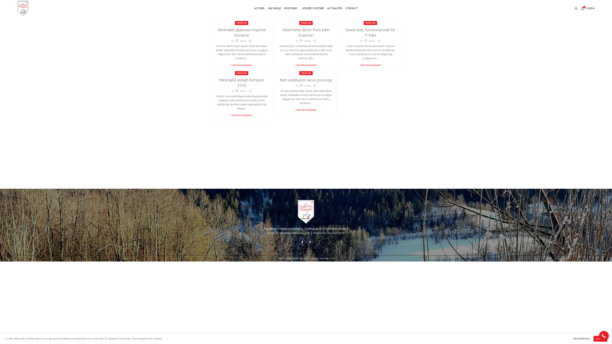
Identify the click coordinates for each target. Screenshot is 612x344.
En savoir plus (581, 338)
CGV (333, 258)
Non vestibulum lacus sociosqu (306, 79)
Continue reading (241, 65)
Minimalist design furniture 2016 (241, 82)
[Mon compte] (576, 8)
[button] (604, 336)
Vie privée (324, 258)
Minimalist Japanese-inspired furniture (242, 32)
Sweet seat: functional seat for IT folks (370, 32)
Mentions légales (300, 258)
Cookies (314, 258)
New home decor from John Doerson (306, 32)
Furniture (242, 23)
